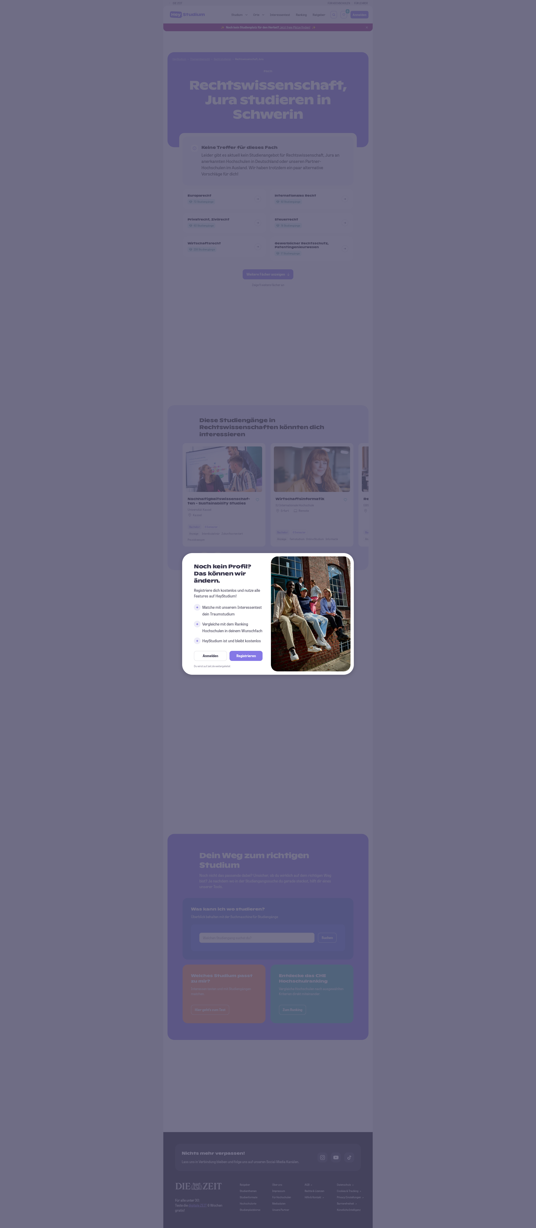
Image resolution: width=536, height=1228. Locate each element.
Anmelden (210, 656)
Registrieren (246, 656)
